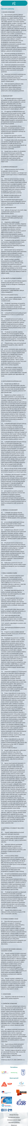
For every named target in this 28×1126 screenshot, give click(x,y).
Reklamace (14, 1125)
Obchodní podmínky (14, 1122)
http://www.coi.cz (19, 862)
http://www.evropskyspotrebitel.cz (14, 879)
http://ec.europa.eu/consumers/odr (15, 868)
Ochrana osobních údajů (14, 1120)
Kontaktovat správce (14, 1117)
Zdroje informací (14, 1115)
